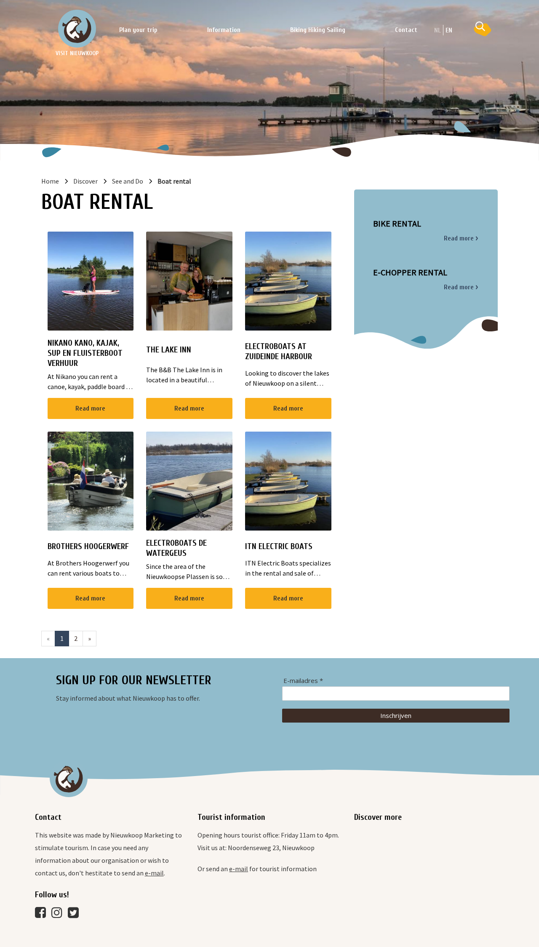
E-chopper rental (410, 272)
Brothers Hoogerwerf (88, 546)
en (449, 30)
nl (437, 30)
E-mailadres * (303, 681)
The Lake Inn (168, 350)
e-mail (154, 873)
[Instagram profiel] (59, 914)
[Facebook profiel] (42, 914)
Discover (85, 181)
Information (223, 30)
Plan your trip (138, 30)
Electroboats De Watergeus (176, 548)
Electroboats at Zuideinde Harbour (278, 351)
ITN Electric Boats (278, 546)
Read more (90, 408)
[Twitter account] (75, 914)
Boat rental (174, 181)
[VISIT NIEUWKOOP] (77, 29)
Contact (406, 30)
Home (50, 181)
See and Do (127, 181)
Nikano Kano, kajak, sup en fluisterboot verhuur (85, 353)
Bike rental (397, 224)
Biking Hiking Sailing (317, 30)
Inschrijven (395, 715)
